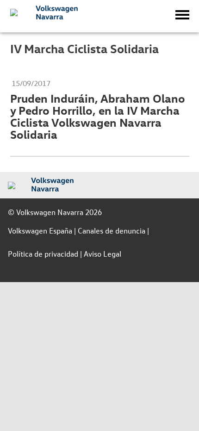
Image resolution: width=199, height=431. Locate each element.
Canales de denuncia (111, 230)
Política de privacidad (43, 254)
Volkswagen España (40, 230)
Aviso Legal (102, 254)
